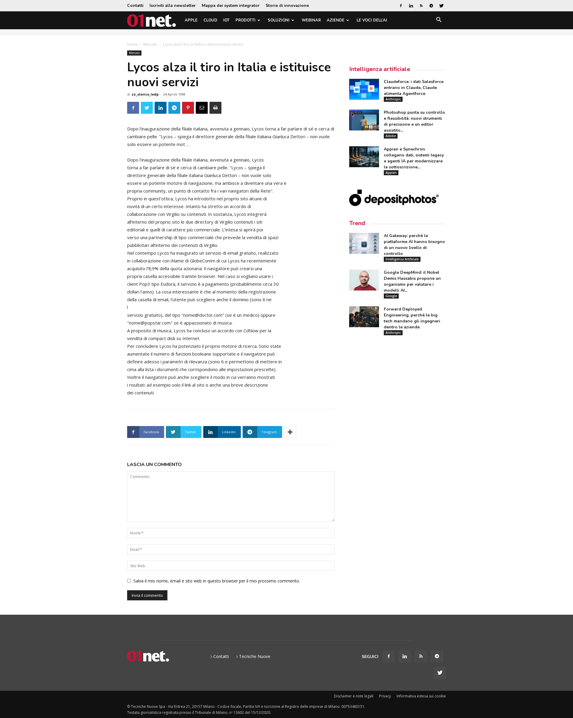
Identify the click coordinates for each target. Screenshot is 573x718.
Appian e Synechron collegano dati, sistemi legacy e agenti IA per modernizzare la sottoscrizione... (414, 158)
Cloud (210, 20)
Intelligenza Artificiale (402, 259)
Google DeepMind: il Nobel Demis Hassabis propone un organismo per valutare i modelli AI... (412, 281)
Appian (391, 172)
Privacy (385, 696)
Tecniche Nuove (254, 656)
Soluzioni (278, 20)
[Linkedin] (410, 5)
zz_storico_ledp (145, 94)
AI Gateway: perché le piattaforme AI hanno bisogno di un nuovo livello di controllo (414, 244)
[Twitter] (441, 5)
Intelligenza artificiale (379, 69)
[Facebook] (400, 5)
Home (132, 44)
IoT (226, 20)
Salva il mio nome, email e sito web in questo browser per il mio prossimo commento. (216, 581)
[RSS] (421, 5)
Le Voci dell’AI (372, 20)
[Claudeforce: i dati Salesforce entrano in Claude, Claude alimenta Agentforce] (364, 89)
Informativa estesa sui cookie (421, 696)
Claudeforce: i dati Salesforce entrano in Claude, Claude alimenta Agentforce (413, 87)
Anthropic (393, 99)
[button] (439, 21)
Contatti (135, 5)
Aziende (335, 20)
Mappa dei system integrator (231, 5)
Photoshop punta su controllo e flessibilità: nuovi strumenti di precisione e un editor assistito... (414, 121)
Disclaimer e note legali (353, 696)
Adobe (391, 136)
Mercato (150, 44)
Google (391, 296)
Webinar (311, 20)
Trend (357, 223)
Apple (191, 20)
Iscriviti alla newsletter (173, 5)
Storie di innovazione (287, 5)
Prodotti (245, 20)
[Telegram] (431, 5)
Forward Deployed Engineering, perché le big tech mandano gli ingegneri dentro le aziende (412, 318)
